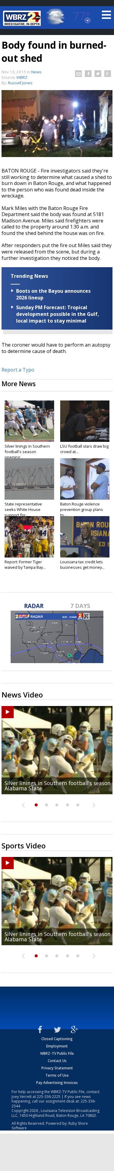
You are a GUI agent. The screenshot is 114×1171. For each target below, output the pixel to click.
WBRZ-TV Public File (57, 1053)
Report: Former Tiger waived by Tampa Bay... (25, 564)
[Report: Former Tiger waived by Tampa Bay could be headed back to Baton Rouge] (29, 537)
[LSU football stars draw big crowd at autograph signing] (85, 421)
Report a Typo (18, 369)
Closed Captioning (57, 1038)
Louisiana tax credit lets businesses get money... (82, 564)
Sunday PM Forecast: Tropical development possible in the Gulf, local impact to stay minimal (57, 314)
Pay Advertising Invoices (57, 1082)
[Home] (23, 18)
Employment (57, 1046)
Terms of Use (57, 1075)
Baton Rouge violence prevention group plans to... (81, 509)
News (36, 72)
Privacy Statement (57, 1068)
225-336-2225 (48, 1096)
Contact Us (57, 1060)
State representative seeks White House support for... (23, 509)
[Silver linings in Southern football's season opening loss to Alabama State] (29, 421)
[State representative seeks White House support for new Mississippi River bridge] (29, 479)
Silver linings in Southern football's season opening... (27, 451)
